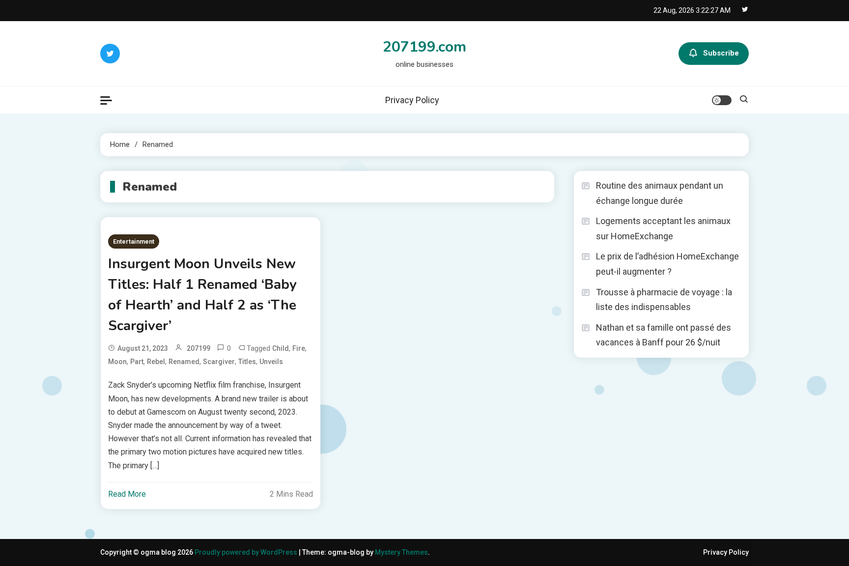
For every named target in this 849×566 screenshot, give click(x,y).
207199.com (424, 47)
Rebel (156, 362)
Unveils (271, 362)
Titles (247, 362)
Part (136, 362)
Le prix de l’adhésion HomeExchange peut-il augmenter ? (667, 264)
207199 (198, 348)
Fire (298, 348)
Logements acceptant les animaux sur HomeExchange (663, 228)
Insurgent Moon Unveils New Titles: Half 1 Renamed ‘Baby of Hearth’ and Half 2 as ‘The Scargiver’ (202, 295)
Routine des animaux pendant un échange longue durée (659, 193)
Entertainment (133, 241)
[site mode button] (722, 100)
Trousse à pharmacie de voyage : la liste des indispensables (664, 299)
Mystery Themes (401, 552)
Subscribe (721, 53)
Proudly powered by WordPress (247, 552)
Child (280, 348)
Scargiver (219, 362)
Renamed (184, 362)
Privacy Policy (412, 100)
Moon (117, 362)
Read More (127, 494)
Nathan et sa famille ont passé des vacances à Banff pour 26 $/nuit (663, 335)
